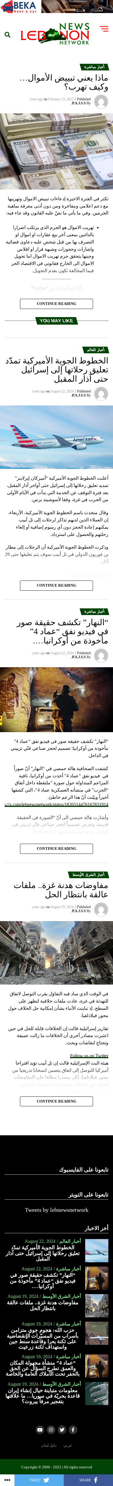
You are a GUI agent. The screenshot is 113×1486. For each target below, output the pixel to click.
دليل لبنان (49, 1445)
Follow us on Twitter (89, 1055)
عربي (67, 1445)
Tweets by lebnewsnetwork (56, 1210)
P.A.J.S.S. (78, 103)
